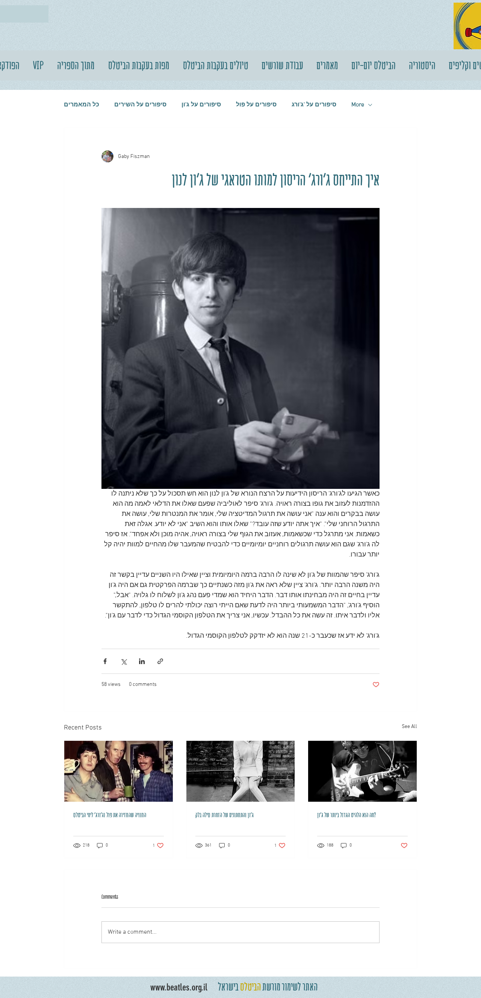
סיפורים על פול (256, 105)
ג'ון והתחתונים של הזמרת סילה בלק (224, 815)
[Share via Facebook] (105, 661)
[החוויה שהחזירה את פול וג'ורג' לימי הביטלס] (118, 771)
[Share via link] (160, 661)
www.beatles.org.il (178, 987)
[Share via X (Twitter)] (123, 661)
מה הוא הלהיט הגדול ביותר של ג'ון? (346, 815)
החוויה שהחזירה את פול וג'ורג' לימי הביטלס (109, 815)
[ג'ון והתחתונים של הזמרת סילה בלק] (240, 771)
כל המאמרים (81, 105)
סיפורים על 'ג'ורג (314, 105)
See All (409, 726)
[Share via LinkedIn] (141, 661)
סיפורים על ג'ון (201, 105)
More (357, 105)
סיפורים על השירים (140, 105)
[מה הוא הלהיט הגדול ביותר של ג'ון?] (362, 771)
